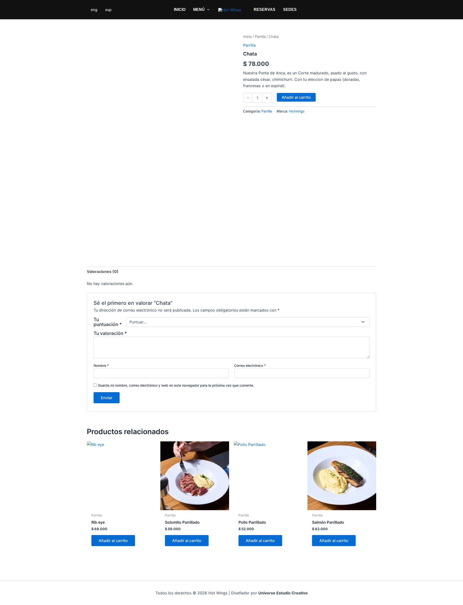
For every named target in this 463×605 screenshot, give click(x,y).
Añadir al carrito (296, 97)
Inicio (247, 37)
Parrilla (260, 37)
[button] (207, 9)
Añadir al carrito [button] (113, 540)
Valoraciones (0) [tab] (102, 271)
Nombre (101, 365)
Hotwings (297, 111)
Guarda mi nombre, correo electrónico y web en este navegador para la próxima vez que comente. (176, 385)
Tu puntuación (108, 322)
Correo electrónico (250, 365)
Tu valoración (110, 333)
